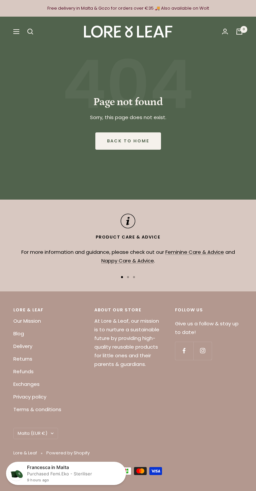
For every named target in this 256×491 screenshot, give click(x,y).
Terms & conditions (37, 409)
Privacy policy (29, 396)
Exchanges (26, 384)
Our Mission (27, 320)
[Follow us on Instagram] (202, 351)
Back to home (128, 141)
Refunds (23, 371)
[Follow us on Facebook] (184, 351)
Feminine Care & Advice (194, 251)
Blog (18, 333)
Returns (22, 358)
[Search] (30, 32)
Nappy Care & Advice (127, 260)
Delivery (22, 346)
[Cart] (239, 32)
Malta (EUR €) (32, 433)
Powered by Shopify (68, 453)
